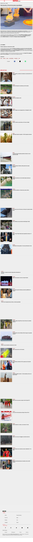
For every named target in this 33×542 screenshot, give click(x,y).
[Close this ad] (32, 537)
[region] (16, 41)
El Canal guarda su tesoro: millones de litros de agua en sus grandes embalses (22, 333)
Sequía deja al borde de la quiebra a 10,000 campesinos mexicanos (22, 134)
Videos (20, 532)
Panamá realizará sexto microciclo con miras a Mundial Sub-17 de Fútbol (22, 449)
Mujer (17, 517)
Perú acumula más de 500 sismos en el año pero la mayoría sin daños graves (22, 210)
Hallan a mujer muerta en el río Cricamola (18, 349)
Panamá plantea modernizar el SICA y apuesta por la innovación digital (22, 362)
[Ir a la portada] (16, 1)
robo (19, 58)
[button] (14, 61)
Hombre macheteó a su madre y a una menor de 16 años (21, 424)
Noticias (6, 532)
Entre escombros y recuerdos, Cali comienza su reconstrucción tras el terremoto (22, 74)
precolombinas (11, 58)
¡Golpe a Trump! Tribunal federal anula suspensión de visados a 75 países (22, 234)
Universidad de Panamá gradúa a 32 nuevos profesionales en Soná (22, 245)
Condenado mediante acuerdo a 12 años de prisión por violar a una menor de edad (22, 374)
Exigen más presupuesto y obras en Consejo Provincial (20, 277)
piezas (7, 58)
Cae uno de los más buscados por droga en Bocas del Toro (21, 412)
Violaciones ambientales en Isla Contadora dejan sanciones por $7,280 (21, 178)
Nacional (14, 109)
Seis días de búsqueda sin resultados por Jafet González (21, 85)
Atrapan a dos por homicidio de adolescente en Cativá (8, 345)
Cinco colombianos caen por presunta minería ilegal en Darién (21, 221)
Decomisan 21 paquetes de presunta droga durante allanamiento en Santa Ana (11, 273)
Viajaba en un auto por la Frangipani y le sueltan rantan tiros (21, 436)
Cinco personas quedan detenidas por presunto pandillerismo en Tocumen (22, 290)
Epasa (17, 522)
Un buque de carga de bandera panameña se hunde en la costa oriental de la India (21, 154)
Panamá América (18, 515)
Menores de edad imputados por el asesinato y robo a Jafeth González (21, 461)
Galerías (27, 532)
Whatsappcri (13, 532)
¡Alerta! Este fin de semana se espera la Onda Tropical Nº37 (21, 400)
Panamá (4, 58)
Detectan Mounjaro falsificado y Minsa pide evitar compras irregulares (21, 166)
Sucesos (14, 84)
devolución (15, 58)
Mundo (14, 72)
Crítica (6, 515)
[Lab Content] (4, 511)
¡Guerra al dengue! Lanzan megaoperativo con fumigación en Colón (22, 110)
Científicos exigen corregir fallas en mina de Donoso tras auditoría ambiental (22, 321)
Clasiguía (6, 522)
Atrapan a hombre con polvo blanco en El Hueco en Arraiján (21, 122)
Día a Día (6, 517)
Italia (1, 58)
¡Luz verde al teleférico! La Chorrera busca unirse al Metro (21, 190)
